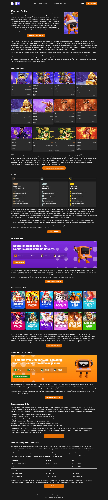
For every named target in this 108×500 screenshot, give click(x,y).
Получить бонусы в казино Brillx (54, 168)
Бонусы (35, 3)
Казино (40, 3)
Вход (82, 3)
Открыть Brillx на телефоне (54, 486)
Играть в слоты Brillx (54, 346)
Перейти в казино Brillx (36, 35)
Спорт (49, 3)
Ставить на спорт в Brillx (54, 397)
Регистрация (63, 3)
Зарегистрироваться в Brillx (54, 436)
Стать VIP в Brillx (54, 231)
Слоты (45, 3)
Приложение (55, 3)
